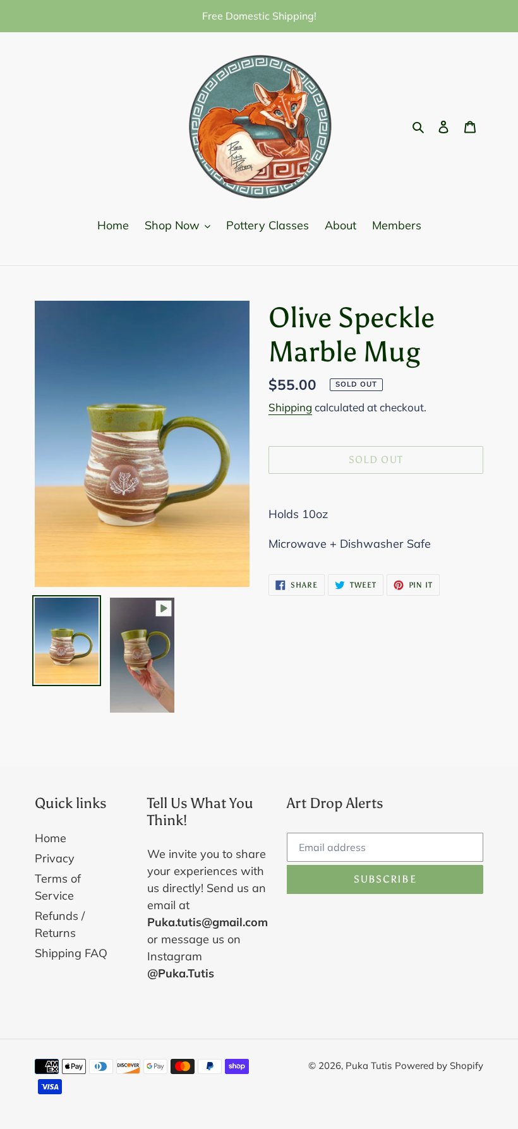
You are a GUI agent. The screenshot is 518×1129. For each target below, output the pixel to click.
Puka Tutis (369, 1066)
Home (50, 838)
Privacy (55, 858)
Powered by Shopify (439, 1066)
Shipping (290, 407)
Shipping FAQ (71, 953)
